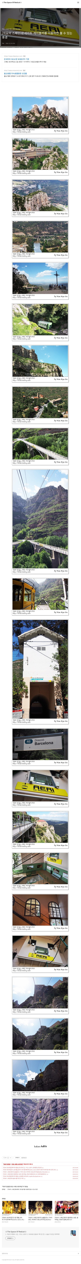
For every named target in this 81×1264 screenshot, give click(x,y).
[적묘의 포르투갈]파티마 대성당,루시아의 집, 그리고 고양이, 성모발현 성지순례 (22, 1167)
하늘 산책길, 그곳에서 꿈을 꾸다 (10, 1257)
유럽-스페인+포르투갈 (17, 1164)
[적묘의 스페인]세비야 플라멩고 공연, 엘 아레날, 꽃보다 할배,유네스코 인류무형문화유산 (24, 1174)
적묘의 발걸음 (6, 1164)
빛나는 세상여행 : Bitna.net (9, 1260)
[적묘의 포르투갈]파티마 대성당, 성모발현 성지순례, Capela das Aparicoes (21, 1176)
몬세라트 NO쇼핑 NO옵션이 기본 (16, 59)
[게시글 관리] (10, 1157)
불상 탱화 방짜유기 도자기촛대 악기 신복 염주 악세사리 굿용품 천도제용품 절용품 (31, 76)
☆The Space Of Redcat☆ (12, 2)
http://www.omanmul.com (13, 70)
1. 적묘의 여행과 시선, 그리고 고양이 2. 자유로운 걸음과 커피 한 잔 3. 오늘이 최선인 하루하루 (32, 1234)
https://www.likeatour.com (13, 56)
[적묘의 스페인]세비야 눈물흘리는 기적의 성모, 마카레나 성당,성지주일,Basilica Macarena (25, 1172)
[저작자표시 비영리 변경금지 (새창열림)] (24, 1158)
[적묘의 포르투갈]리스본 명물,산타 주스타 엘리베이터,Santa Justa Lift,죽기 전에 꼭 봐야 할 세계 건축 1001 (29, 1170)
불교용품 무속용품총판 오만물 (15, 73)
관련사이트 (5, 1253)
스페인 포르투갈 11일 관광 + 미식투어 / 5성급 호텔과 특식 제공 (25, 62)
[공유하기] (8, 1157)
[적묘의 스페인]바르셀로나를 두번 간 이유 (13, 1178)
